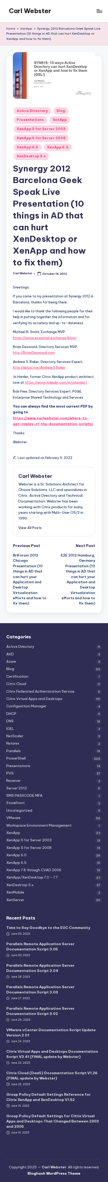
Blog (61, 111)
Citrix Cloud (16, 683)
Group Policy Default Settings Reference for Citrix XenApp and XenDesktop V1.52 (48, 1097)
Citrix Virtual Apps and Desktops (34, 698)
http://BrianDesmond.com (34, 352)
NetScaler (14, 736)
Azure (11, 661)
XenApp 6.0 (27, 147)
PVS (10, 773)
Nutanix (12, 743)
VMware (13, 817)
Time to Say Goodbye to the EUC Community (48, 927)
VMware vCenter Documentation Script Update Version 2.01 (51, 1032)
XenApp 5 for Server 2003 (41, 129)
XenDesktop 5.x (31, 156)
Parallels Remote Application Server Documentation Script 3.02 (40, 1011)
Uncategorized (19, 810)
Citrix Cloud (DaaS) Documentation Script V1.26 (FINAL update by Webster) (52, 1076)
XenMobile (15, 892)
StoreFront (15, 802)
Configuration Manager (26, 706)
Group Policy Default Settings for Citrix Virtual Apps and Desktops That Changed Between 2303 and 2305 (52, 1121)
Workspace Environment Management (39, 825)
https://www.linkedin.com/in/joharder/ (56, 382)
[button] (30, 528)
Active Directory (32, 111)
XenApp (60, 120)
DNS (10, 721)
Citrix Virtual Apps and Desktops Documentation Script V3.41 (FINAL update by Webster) (52, 1054)
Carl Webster (30, 11)
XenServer (15, 899)
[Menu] (99, 10)
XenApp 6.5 (57, 147)
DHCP (11, 713)
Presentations (30, 120)
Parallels (13, 750)
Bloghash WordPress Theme (54, 1173)
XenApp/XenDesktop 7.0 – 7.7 (32, 877)
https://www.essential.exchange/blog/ (45, 338)
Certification (17, 676)
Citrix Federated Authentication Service (40, 691)
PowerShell (16, 758)
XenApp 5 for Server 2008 (41, 138)
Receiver (13, 780)
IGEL (10, 728)
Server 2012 (16, 788)
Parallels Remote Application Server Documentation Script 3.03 (40, 989)
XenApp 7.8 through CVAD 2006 (33, 870)
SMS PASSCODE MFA (24, 795)
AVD (10, 654)
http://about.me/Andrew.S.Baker (39, 367)
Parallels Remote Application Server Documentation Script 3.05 (40, 946)
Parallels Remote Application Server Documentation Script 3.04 (40, 968)
